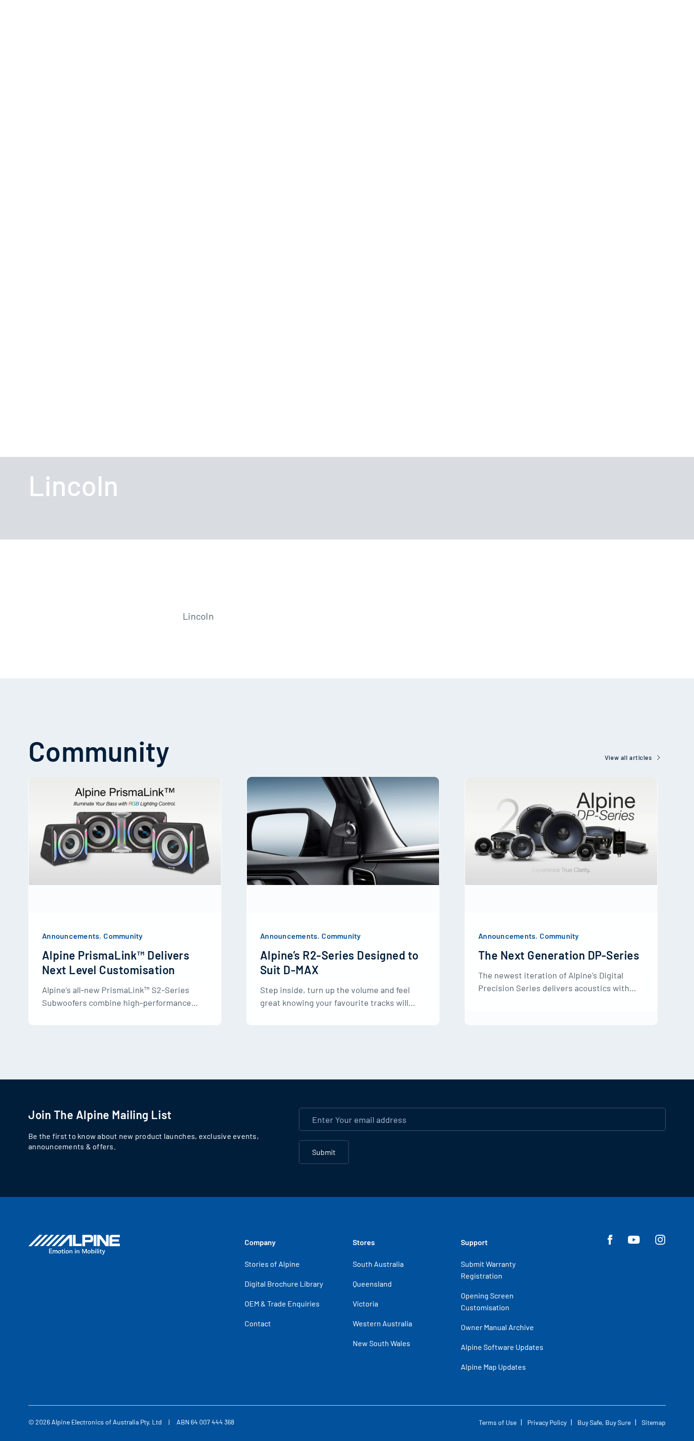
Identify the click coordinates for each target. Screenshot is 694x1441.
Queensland (372, 1283)
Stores (364, 1242)
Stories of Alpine (272, 1263)
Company (260, 1242)
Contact (258, 1323)
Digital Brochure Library (284, 1283)
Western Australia (382, 1323)
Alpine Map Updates (493, 1366)
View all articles (628, 757)
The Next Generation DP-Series (558, 955)
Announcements (70, 935)
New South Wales (381, 1343)
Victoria (365, 1303)
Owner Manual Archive (497, 1327)
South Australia (378, 1263)
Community (123, 935)
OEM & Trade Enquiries (282, 1303)
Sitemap (654, 1422)
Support (474, 1242)
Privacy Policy (547, 1422)
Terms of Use (497, 1422)
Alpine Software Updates (502, 1346)
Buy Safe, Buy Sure (604, 1422)
